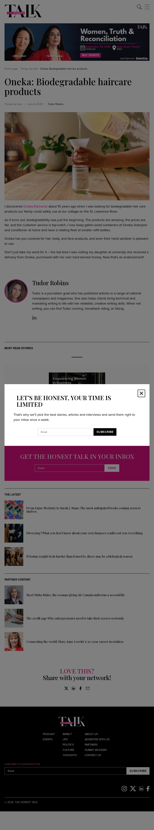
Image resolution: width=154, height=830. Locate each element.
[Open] (141, 393)
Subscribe (105, 432)
